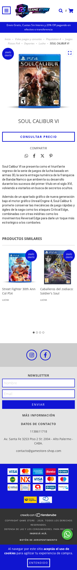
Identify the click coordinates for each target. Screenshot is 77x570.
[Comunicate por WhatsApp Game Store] (67, 534)
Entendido (38, 563)
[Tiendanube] (38, 516)
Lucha (42, 43)
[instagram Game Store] (31, 355)
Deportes (29, 43)
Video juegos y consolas (28, 39)
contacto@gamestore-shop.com (38, 451)
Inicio (8, 39)
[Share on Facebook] (34, 155)
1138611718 (38, 431)
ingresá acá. (38, 533)
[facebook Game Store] (45, 355)
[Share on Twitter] (42, 155)
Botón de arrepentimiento (38, 539)
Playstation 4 (53, 39)
